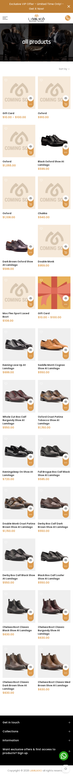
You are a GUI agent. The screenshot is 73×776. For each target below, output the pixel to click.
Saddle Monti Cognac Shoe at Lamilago (51, 366)
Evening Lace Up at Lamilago (14, 366)
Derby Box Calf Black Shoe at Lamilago (19, 577)
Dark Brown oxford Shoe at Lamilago (18, 263)
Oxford (42, 113)
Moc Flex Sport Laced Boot (16, 315)
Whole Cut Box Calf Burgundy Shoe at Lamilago (14, 420)
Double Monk (46, 261)
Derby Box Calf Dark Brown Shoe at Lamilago (53, 525)
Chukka (42, 213)
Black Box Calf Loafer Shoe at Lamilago (51, 577)
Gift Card (8, 113)
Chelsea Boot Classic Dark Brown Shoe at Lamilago (16, 685)
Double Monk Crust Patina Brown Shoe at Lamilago (19, 525)
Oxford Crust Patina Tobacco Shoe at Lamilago (50, 420)
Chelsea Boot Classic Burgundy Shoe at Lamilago (51, 630)
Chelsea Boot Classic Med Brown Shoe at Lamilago (54, 683)
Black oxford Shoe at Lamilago (51, 163)
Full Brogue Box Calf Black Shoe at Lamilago (54, 473)
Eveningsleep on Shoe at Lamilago (18, 473)
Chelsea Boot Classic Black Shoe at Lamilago (17, 628)
